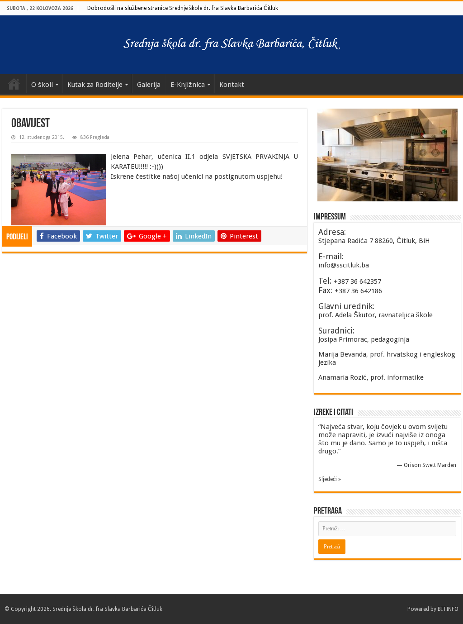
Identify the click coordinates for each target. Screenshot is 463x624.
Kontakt (231, 85)
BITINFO (448, 609)
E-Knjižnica (187, 85)
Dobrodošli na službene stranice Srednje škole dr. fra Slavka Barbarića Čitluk (182, 8)
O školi (42, 85)
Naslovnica (14, 83)
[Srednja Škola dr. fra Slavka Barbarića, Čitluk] (231, 43)
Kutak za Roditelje (95, 85)
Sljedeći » (329, 479)
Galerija (149, 85)
